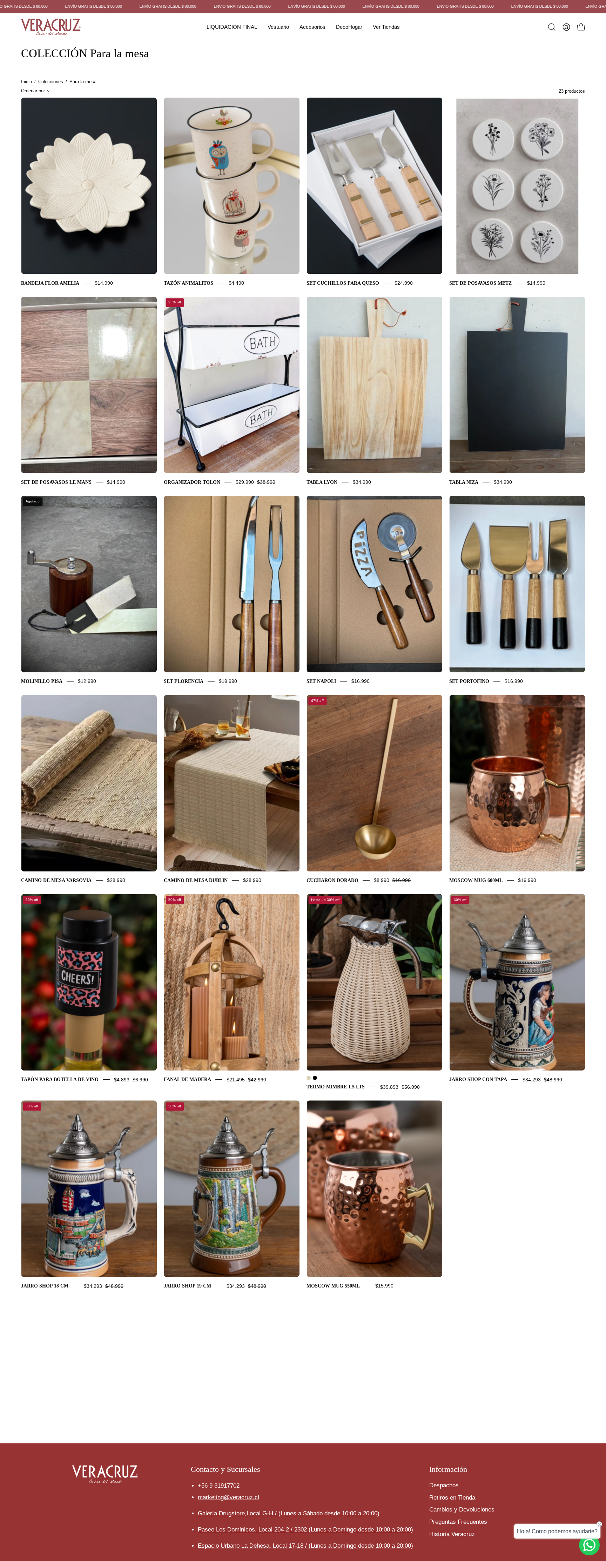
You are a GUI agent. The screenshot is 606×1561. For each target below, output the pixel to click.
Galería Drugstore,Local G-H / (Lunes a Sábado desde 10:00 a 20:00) (288, 1513)
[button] (231, 27)
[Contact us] (589, 1545)
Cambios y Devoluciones (461, 1509)
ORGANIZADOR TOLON (192, 482)
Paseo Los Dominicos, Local (253, 1529)
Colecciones (50, 81)
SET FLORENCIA (183, 681)
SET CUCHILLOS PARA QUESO (343, 283)
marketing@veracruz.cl (228, 1497)
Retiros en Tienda (452, 1497)
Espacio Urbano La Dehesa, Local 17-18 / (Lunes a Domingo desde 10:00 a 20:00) (305, 1545)
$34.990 (362, 482)
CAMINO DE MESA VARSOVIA (56, 880)
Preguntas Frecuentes (458, 1522)
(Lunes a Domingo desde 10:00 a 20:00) (361, 1529)
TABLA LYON (322, 482)
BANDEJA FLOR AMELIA (50, 283)
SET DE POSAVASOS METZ (480, 283)
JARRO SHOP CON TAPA (478, 1079)
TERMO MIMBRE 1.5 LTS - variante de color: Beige (309, 1078)
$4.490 (236, 283)
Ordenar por (33, 90)
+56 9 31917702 (219, 1485)
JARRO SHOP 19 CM (187, 1286)
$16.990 (360, 681)
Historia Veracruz (452, 1534)
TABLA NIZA (463, 482)
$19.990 (228, 681)
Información (448, 1469)
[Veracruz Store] (51, 27)
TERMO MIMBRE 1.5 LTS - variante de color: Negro (315, 1078)
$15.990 (384, 1286)
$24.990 (404, 283)
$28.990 (116, 880)
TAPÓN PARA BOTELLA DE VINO (60, 1079)
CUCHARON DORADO (332, 880)
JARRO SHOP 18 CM (44, 1286)
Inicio (26, 81)
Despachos (444, 1485)
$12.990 (87, 681)
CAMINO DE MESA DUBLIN (196, 880)
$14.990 (104, 283)
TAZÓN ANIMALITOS (188, 283)
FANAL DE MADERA (187, 1079)
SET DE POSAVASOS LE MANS (56, 482)
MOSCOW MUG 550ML (333, 1286)
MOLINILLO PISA (41, 681)
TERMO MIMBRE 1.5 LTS (336, 1087)
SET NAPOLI (321, 681)
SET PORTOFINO (469, 681)
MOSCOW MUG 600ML (476, 880)
